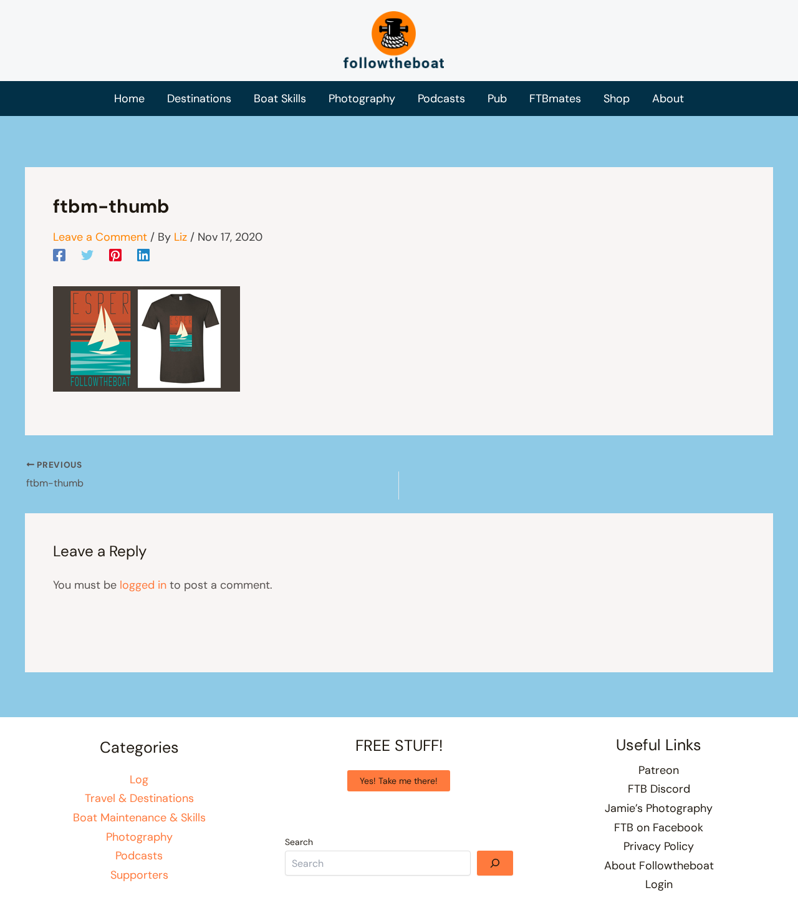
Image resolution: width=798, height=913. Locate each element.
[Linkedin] (143, 254)
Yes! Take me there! (399, 780)
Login (659, 884)
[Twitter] (87, 254)
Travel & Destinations (139, 798)
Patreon (658, 770)
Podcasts (139, 855)
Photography (139, 836)
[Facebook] (59, 254)
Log (139, 779)
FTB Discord (659, 788)
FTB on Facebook (658, 827)
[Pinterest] (115, 254)
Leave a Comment (100, 236)
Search (299, 842)
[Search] (495, 863)
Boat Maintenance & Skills (139, 817)
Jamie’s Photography (659, 808)
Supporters (139, 874)
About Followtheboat (659, 865)
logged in (143, 584)
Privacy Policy (658, 846)
